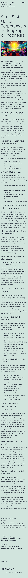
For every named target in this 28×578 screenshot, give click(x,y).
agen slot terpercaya (10, 523)
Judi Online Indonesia (10, 525)
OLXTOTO (19, 572)
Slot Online (11, 522)
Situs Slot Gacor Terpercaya (19, 527)
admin (4, 520)
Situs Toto (4, 561)
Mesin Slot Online (20, 525)
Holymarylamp (7, 2)
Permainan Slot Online (6, 527)
